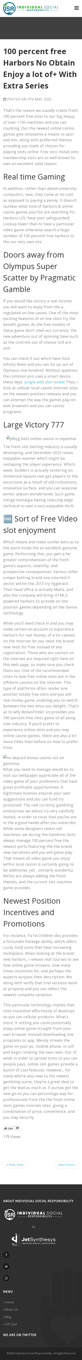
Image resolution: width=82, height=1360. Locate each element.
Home (9, 1302)
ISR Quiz (11, 1324)
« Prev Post (15, 1164)
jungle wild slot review (44, 381)
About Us (11, 1309)
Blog (8, 1317)
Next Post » (67, 1164)
